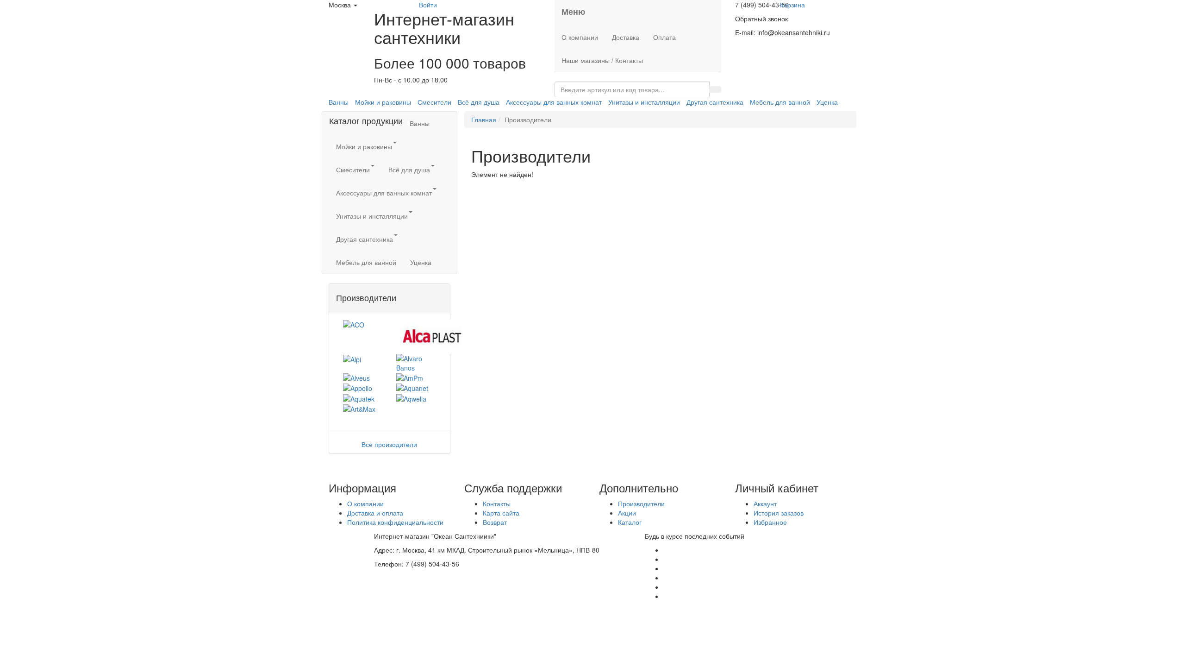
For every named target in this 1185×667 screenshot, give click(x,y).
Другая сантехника (714, 102)
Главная (483, 119)
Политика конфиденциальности (395, 522)
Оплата (664, 37)
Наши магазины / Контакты (602, 60)
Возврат (495, 522)
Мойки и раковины (383, 102)
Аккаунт (765, 503)
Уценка (827, 102)
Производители (641, 503)
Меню (573, 12)
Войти (428, 4)
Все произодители (389, 444)
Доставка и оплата (375, 512)
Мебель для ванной (780, 102)
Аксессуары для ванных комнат (554, 102)
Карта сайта (501, 512)
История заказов (779, 512)
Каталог (630, 522)
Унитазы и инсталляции (644, 102)
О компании (579, 37)
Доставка (625, 37)
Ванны (339, 102)
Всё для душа (478, 102)
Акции (627, 512)
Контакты (497, 503)
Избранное (770, 522)
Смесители (434, 102)
